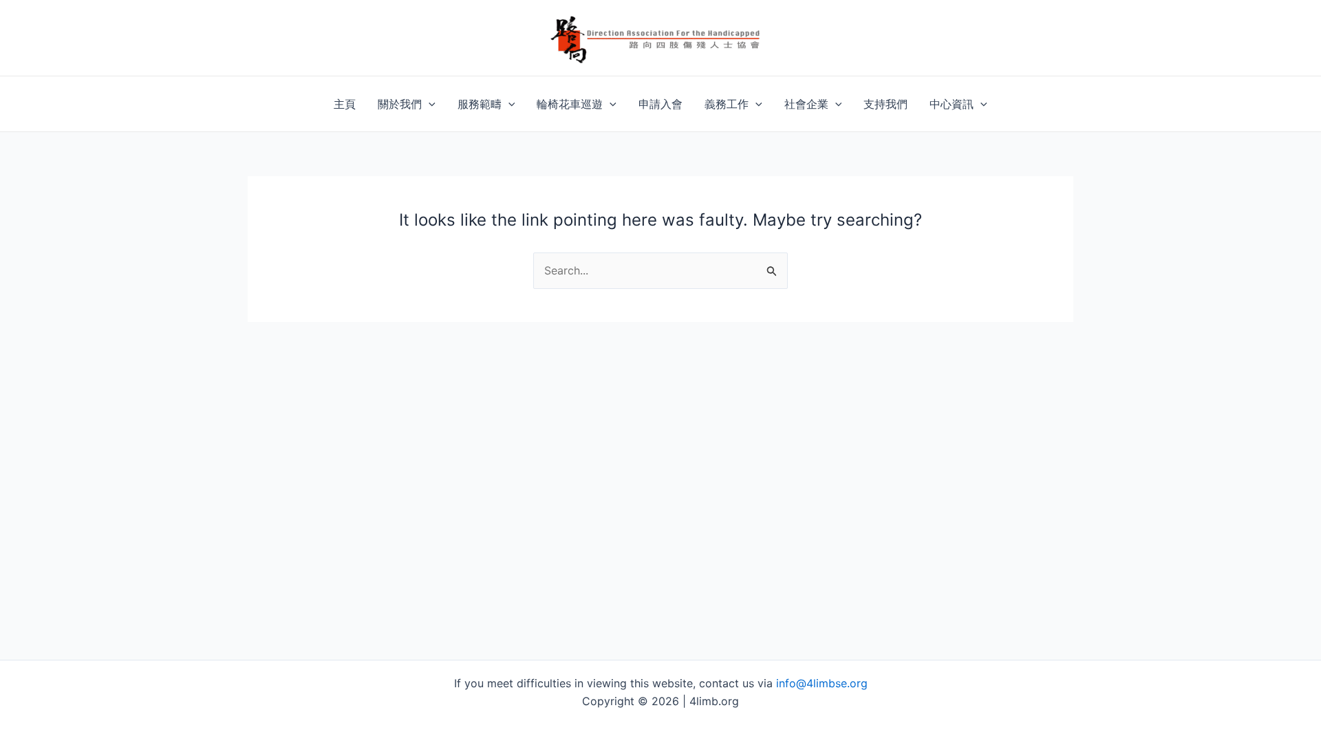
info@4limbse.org (822, 683)
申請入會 (660, 104)
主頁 (345, 104)
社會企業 (806, 104)
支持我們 (885, 104)
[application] (429, 103)
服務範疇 (480, 104)
